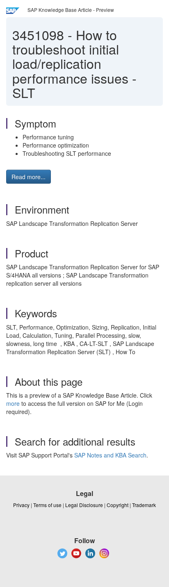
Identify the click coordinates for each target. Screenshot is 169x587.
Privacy (21, 504)
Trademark (144, 504)
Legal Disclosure (84, 504)
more (13, 403)
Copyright (117, 504)
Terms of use (47, 504)
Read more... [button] (28, 177)
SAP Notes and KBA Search (110, 455)
